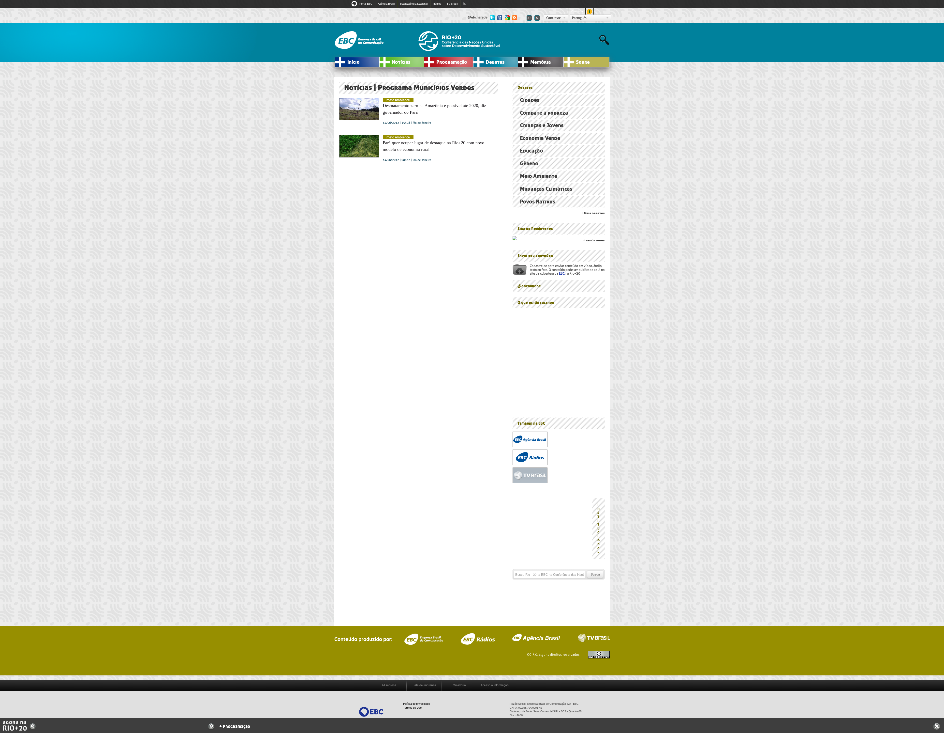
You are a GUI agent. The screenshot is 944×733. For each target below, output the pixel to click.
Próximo (211, 726)
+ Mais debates (593, 213)
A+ (529, 18)
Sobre (583, 62)
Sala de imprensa (424, 685)
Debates (495, 62)
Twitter (492, 17)
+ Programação (234, 726)
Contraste (553, 18)
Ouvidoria (577, 11)
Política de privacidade (416, 703)
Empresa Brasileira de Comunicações (423, 639)
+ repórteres (594, 240)
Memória (540, 62)
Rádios (437, 3)
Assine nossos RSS (464, 4)
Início (353, 62)
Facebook (499, 17)
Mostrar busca (604, 40)
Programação (451, 62)
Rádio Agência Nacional (478, 639)
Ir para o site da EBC (359, 40)
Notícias (401, 62)
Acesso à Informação (589, 11)
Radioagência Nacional (414, 3)
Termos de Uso (412, 707)
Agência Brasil (386, 3)
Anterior (33, 726)
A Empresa (389, 685)
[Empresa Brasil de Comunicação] (371, 711)
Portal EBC (365, 3)
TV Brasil (452, 3)
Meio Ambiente (398, 100)
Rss (514, 17)
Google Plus (507, 17)
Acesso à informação (495, 685)
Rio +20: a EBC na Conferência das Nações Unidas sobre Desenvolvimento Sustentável (459, 41)
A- (537, 18)
